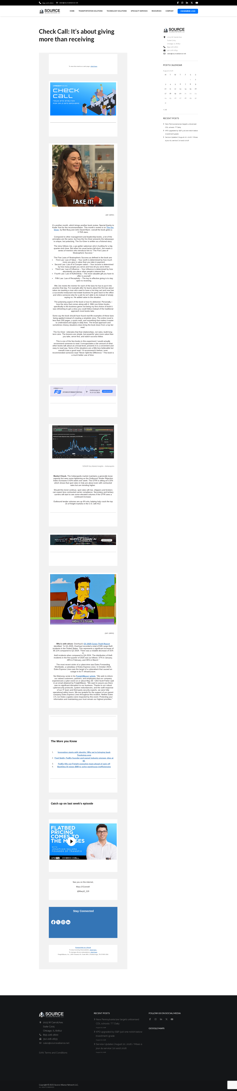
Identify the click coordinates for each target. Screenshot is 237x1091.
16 (195, 89)
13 (180, 89)
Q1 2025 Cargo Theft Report (97, 644)
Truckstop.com (84, 755)
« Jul (165, 110)
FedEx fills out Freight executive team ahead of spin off (84, 764)
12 (175, 89)
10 (165, 89)
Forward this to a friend (83, 947)
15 (190, 89)
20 (180, 93)
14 (185, 89)
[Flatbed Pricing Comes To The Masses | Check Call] (83, 841)
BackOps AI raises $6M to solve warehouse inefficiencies (84, 767)
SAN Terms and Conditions (53, 1052)
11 (170, 89)
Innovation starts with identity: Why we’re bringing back (84, 752)
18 (170, 93)
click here (94, 66)
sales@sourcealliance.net (68, 3)
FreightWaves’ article (85, 676)
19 (175, 93)
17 (165, 93)
